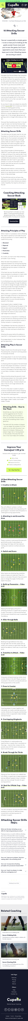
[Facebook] (5, 1009)
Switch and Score (9, 551)
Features (14, 977)
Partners (14, 992)
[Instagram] (15, 1009)
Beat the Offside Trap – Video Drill (14, 786)
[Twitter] (9, 1009)
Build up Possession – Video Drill (13, 585)
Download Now (14, 221)
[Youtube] (19, 1009)
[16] (14, 26)
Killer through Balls (10, 619)
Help (14, 990)
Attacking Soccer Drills (14, 883)
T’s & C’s (12, 1016)
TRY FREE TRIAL (17, 1)
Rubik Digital (13, 1018)
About (14, 981)
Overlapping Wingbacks (12, 719)
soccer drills (8, 106)
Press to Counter (9, 686)
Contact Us (14, 994)
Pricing (14, 979)
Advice (14, 984)
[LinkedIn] (12, 1009)
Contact (7, 1016)
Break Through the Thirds (13, 752)
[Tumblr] (22, 1009)
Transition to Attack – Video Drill (12, 653)
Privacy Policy (18, 1016)
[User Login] (23, 5)
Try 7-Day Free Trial (14, 470)
